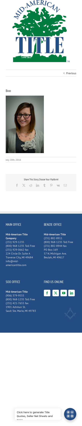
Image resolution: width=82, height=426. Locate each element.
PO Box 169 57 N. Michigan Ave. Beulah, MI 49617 (55, 253)
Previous (71, 73)
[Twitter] (55, 293)
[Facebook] (47, 293)
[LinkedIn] (71, 293)
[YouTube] (63, 293)
